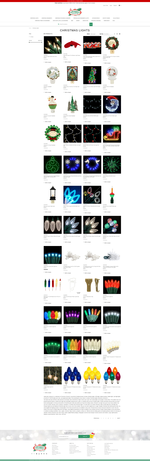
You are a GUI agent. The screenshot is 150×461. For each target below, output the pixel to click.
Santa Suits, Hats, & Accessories (60, 20)
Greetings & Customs (91, 451)
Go (91, 24)
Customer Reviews (72, 447)
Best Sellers (106, 33)
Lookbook (89, 455)
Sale (114, 20)
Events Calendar (55, 446)
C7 (49, 398)
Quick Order (105, 5)
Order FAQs (106, 447)
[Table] (117, 34)
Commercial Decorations (74, 446)
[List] (114, 34)
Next (118, 418)
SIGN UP (85, 436)
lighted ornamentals (74, 409)
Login (111, 5)
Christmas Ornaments (47, 18)
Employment (71, 453)
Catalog (53, 450)
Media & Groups (55, 451)
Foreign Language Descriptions (75, 451)
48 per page (93, 33)
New (72, 20)
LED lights (97, 396)
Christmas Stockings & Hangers (62, 18)
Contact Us (106, 444)
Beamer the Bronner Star (74, 450)
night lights (118, 396)
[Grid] (119, 34)
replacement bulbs (67, 398)
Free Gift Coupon (107, 452)
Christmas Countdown (91, 446)
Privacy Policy (107, 448)
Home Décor (106, 20)
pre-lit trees (115, 406)
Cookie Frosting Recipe (91, 454)
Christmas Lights (34, 18)
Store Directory (55, 447)
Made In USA (85, 20)
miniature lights (91, 396)
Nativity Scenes (106, 18)
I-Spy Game (89, 453)
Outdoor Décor (95, 18)
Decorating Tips (90, 450)
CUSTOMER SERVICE (108, 443)
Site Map (106, 451)
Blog (88, 445)
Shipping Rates (107, 446)
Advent (78, 20)
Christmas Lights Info (91, 449)
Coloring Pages (90, 447)
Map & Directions (55, 449)
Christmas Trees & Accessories (42, 20)
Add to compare (48, 62)
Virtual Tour (54, 454)
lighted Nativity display (73, 412)
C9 (52, 398)
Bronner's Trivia (72, 449)
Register (115, 5)
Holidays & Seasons (96, 20)
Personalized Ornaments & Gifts (81, 18)
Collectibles (116, 18)
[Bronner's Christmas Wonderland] (75, 11)
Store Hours (54, 445)
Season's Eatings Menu (56, 453)
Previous (96, 418)
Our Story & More (72, 445)
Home (30, 28)
